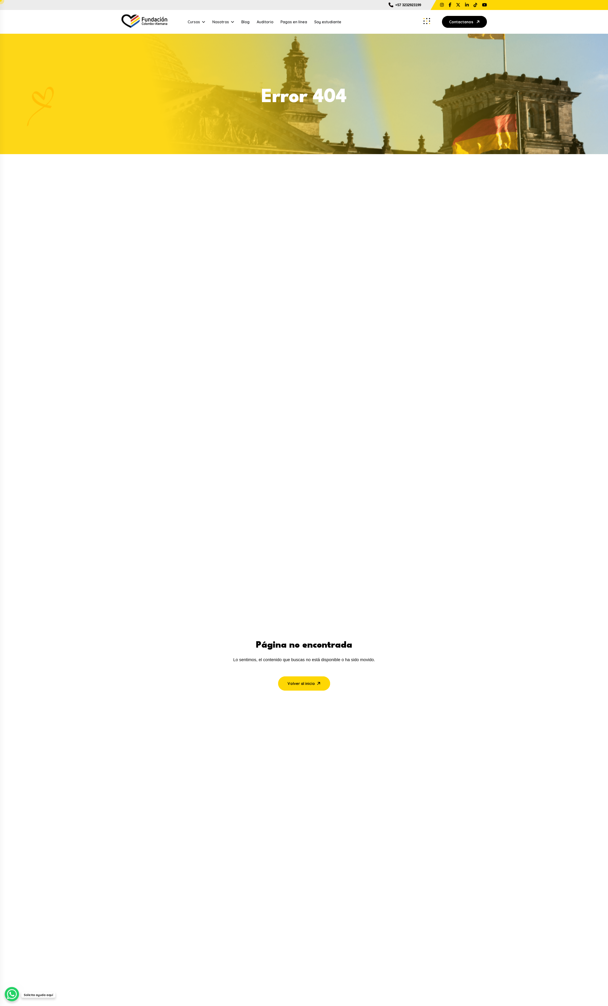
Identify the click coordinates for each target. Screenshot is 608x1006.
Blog (245, 21)
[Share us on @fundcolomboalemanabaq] (475, 5)
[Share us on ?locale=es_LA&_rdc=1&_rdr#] (450, 5)
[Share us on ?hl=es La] (442, 5)
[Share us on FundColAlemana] (458, 5)
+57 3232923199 (408, 5)
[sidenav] (426, 21)
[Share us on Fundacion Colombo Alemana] (467, 5)
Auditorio (265, 21)
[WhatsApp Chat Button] (12, 994)
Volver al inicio (301, 683)
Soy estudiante (327, 21)
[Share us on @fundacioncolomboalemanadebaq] (484, 5)
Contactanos (461, 21)
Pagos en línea (293, 21)
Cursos (194, 21)
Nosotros (220, 21)
